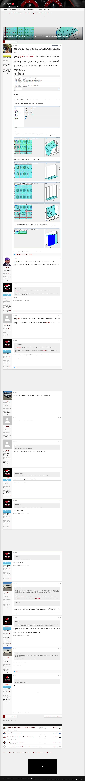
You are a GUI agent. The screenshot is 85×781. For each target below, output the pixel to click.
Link (10, 310)
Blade (7, 426)
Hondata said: (18, 587)
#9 (60, 468)
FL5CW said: (17, 621)
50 (7, 58)
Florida (8, 304)
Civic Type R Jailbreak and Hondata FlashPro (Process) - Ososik (21, 737)
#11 (60, 552)
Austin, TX (9, 276)
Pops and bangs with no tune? (14, 733)
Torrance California (7, 65)
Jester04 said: (17, 602)
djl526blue (9, 747)
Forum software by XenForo (13, 778)
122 (8, 597)
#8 (60, 441)
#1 (60, 45)
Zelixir (8, 734)
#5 (60, 340)
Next (15, 41)
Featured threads (21, 9)
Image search (47, 9)
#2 (60, 258)
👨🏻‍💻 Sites (55, 7)
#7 (60, 417)
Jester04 (56, 737)
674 (8, 60)
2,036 (9, 300)
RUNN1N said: (18, 344)
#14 (60, 648)
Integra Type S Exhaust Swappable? (16, 742)
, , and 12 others (23, 254)
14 (7, 327)
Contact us (46, 779)
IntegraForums (40, 7)
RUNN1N (7, 324)
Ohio (8, 332)
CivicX (48, 7)
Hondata (17, 60)
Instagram (19, 300)
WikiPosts (40, 9)
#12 (60, 583)
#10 (60, 500)
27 (8, 430)
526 (8, 328)
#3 (60, 284)
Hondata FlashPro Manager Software (25, 56)
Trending (13, 9)
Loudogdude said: (18, 473)
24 (7, 455)
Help (69, 779)
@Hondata (16, 261)
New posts (6, 9)
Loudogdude (7, 401)
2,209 (9, 457)
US (7, 433)
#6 (60, 392)
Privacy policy (64, 779)
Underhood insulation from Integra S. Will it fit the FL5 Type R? (22, 746)
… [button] (10, 41)
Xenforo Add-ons (29, 778)
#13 (60, 617)
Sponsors (41, 779)
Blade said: (17, 445)
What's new (22, 7)
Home (71, 779)
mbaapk (7, 450)
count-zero (9, 730)
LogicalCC (56, 728)
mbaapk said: (17, 504)
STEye (8, 743)
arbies (7, 267)
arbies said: (17, 288)
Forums (13, 7)
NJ (7, 410)
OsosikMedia (9, 739)
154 (8, 273)
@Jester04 (47, 322)
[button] (30, 7)
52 (8, 407)
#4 (60, 315)
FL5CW (7, 592)
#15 (60, 675)
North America (6, 602)
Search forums (31, 9)
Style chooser (36, 779)
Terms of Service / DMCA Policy (55, 779)
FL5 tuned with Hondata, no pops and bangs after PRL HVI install (21, 728)
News (6, 7)
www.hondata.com (7, 67)
